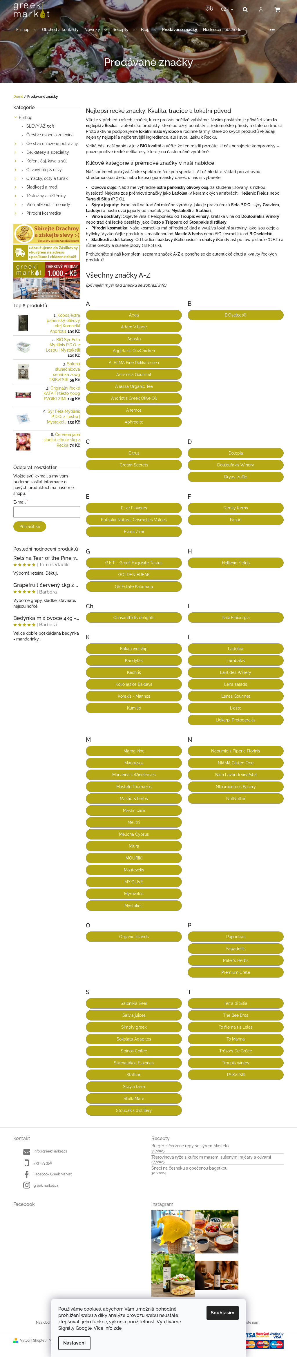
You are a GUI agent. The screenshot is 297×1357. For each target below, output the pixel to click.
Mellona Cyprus (134, 834)
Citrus (134, 453)
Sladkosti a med (41, 187)
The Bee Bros (235, 1015)
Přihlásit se (29, 526)
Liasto (235, 708)
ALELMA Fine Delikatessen (134, 362)
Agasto (134, 338)
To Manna (236, 1039)
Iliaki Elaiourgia (236, 617)
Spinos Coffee (134, 1051)
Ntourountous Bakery (236, 786)
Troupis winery (235, 1063)
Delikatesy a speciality (47, 152)
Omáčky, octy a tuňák (46, 178)
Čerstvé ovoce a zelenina (49, 135)
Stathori (133, 1074)
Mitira (134, 846)
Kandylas (134, 660)
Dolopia (236, 453)
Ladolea (235, 648)
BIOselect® (236, 315)
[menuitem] (26, 29)
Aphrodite (134, 422)
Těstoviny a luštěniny (45, 195)
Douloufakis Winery (235, 465)
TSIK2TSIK (235, 1074)
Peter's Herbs (236, 960)
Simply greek (133, 1027)
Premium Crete (235, 972)
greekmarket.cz (46, 1186)
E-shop (25, 117)
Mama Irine (134, 751)
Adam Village (134, 327)
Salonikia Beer (134, 1003)
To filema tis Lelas (236, 1027)
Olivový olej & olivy (43, 169)
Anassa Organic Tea (134, 386)
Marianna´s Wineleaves (134, 774)
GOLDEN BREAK (134, 574)
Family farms (235, 508)
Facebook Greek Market (53, 1174)
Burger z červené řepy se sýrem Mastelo (190, 1146)
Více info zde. (108, 1328)
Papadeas (235, 936)
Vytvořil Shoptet (33, 1340)
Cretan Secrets (134, 465)
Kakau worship (134, 648)
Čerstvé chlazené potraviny (51, 143)
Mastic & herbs (134, 798)
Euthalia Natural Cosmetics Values (134, 520)
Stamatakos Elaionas (134, 1063)
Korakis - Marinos (134, 696)
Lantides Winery (235, 672)
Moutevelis (134, 870)
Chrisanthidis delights (133, 617)
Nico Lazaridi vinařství (235, 774)
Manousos (134, 763)
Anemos (134, 410)
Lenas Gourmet (235, 696)
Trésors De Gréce (235, 1051)
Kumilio (134, 708)
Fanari (235, 520)
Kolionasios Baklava (134, 684)
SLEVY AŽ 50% (40, 126)
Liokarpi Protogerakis (236, 720)
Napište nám (249, 1322)
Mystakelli (134, 905)
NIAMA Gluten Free (235, 763)
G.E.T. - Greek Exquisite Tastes (133, 562)
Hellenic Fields (236, 562)
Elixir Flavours (134, 508)
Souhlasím (222, 1313)
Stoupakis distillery (134, 1110)
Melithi (134, 822)
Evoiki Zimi (134, 531)
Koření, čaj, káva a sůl (46, 161)
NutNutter (235, 798)
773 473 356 (43, 1163)
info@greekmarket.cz (50, 1151)
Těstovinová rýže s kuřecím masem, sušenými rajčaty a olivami (211, 1157)
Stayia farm (134, 1086)
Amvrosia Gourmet (133, 374)
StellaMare (134, 1098)
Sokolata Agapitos (134, 1039)
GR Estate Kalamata (134, 586)
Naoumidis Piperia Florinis (235, 751)
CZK (225, 9)
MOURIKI (134, 858)
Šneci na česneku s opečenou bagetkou (189, 1168)
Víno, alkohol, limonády (47, 204)
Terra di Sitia (235, 1003)
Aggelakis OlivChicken (134, 350)
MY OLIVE (133, 882)
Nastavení (74, 1343)
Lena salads (235, 684)
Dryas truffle (235, 477)
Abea (134, 315)
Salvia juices (134, 1015)
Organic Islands (134, 936)
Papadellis (236, 948)
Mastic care (134, 810)
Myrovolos (134, 893)
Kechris (134, 672)
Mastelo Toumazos (134, 786)
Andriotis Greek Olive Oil (134, 398)
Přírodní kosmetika (43, 213)
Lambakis (236, 660)
